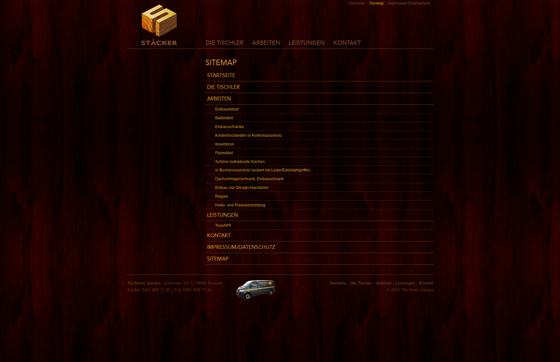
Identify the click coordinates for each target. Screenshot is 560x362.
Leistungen (307, 43)
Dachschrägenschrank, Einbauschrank (249, 179)
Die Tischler (224, 43)
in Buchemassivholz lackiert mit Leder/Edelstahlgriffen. (263, 170)
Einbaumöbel (227, 109)
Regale (221, 196)
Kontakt (347, 43)
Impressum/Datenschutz (409, 3)
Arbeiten (266, 43)
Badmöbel (224, 118)
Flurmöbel (224, 153)
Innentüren (224, 144)
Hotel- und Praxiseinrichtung (240, 205)
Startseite (356, 3)
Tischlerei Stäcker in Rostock (159, 25)
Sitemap (217, 259)
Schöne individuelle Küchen (240, 161)
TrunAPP (223, 225)
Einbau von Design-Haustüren (242, 187)
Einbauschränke (229, 126)
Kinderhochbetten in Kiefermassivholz (248, 135)
